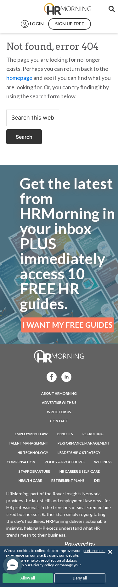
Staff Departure (34, 471)
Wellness (103, 462)
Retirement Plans (68, 480)
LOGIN (37, 23)
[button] (12, 565)
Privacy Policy (42, 565)
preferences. (94, 550)
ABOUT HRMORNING (59, 393)
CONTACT (59, 421)
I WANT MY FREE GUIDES (68, 324)
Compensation (21, 462)
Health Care (30, 480)
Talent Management (28, 443)
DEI (97, 480)
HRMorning (67, 9)
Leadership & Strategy (79, 453)
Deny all (80, 578)
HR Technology (33, 453)
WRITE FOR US (59, 412)
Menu (19, 9)
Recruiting (93, 434)
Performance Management (84, 443)
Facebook (50, 376)
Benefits (65, 434)
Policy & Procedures (65, 462)
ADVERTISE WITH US (59, 402)
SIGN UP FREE (69, 23)
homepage (19, 77)
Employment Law (31, 434)
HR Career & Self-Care (79, 471)
